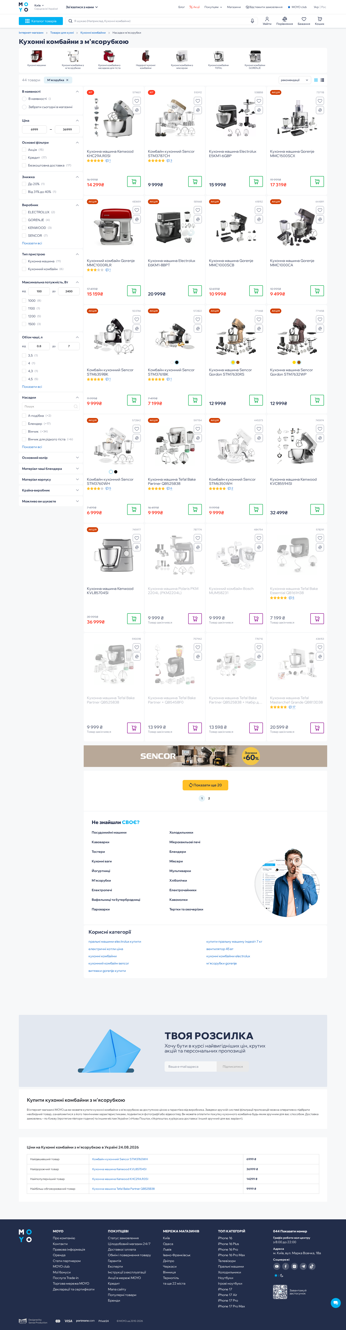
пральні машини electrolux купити (115, 941)
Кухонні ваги (102, 861)
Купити (134, 181)
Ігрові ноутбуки (230, 1283)
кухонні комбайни (103, 956)
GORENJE (36, 220)
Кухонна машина (41, 261)
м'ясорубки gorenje (221, 963)
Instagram (294, 1266)
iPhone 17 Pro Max (231, 1306)
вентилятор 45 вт (219, 949)
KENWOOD (37, 228)
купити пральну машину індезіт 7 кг (234, 941)
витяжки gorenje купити (107, 971)
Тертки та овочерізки (186, 909)
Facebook (285, 1266)
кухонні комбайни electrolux (228, 956)
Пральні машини (231, 1266)
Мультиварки (180, 871)
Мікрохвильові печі (184, 842)
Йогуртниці (101, 871)
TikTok (312, 1266)
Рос (323, 7)
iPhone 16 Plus (228, 1244)
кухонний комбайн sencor (109, 963)
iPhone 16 (225, 1238)
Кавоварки (100, 842)
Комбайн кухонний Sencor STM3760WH (120, 1159)
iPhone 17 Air (227, 1295)
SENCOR (35, 236)
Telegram (303, 1266)
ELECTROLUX (38, 212)
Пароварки (101, 909)
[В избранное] (137, 101)
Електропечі (102, 890)
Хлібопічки (178, 880)
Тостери (98, 852)
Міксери (176, 861)
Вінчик (33, 431)
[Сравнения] (137, 110)
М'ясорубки (101, 880)
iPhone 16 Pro (228, 1249)
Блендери (177, 852)
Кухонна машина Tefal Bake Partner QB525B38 (123, 1188)
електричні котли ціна (106, 949)
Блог (181, 7)
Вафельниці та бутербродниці (116, 900)
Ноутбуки (225, 1278)
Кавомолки (178, 900)
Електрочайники (182, 890)
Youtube (276, 1266)
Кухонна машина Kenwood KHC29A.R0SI (120, 1179)
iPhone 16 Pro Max (231, 1255)
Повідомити (195, 618)
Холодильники (181, 832)
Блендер (35, 423)
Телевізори (227, 1261)
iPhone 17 (225, 1289)
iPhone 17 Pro (228, 1300)
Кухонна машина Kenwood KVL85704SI (119, 1169)
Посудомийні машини (109, 832)
